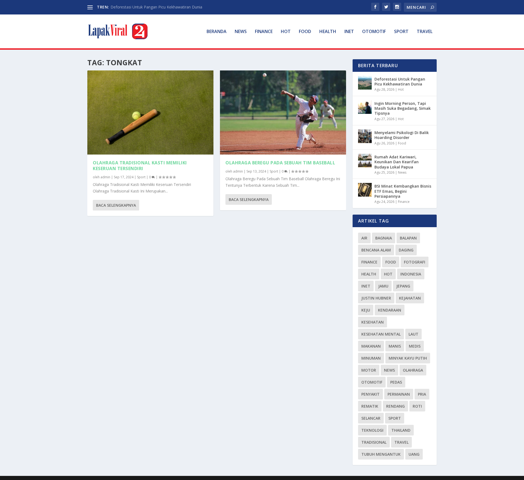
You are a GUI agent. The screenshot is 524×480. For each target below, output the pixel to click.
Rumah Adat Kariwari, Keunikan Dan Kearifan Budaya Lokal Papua (396, 161)
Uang (414, 454)
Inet (349, 31)
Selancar (370, 418)
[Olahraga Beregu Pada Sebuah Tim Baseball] (283, 112)
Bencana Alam (376, 250)
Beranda (217, 31)
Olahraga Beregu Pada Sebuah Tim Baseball (280, 163)
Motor (368, 370)
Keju (365, 310)
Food (305, 31)
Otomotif (374, 31)
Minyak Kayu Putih (408, 358)
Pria (422, 394)
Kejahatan (410, 298)
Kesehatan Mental (381, 334)
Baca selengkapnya (116, 205)
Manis (395, 346)
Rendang (395, 406)
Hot (286, 31)
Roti (417, 406)
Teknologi (372, 430)
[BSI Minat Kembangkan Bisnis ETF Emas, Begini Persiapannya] (365, 190)
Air (364, 238)
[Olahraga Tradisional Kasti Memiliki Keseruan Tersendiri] (150, 112)
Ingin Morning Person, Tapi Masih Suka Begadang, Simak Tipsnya (402, 108)
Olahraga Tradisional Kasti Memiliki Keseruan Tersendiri (140, 165)
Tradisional (373, 442)
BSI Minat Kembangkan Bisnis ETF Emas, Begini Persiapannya (402, 190)
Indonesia (410, 274)
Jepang (403, 286)
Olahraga (413, 370)
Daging (406, 250)
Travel (425, 31)
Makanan (371, 346)
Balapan (408, 238)
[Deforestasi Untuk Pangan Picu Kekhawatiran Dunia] (365, 83)
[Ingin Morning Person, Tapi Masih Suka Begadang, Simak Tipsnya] (365, 107)
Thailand (400, 430)
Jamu (383, 286)
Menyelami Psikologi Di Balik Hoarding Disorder (401, 135)
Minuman (371, 358)
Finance (264, 31)
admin (105, 177)
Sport (401, 31)
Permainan (399, 394)
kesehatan (372, 322)
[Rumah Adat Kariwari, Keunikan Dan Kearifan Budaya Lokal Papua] (365, 160)
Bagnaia (383, 238)
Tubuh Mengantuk (381, 454)
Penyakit (370, 394)
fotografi (414, 262)
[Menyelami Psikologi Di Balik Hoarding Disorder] (365, 136)
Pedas (396, 382)
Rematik (369, 406)
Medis (415, 346)
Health (327, 31)
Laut (413, 334)
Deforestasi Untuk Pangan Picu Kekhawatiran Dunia (156, 7)
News (241, 31)
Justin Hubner (376, 298)
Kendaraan (389, 310)
